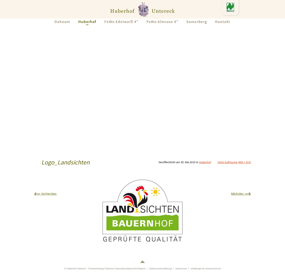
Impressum (181, 268)
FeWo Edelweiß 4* (121, 21)
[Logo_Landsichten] (142, 210)
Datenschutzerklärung (160, 268)
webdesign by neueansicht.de (206, 268)
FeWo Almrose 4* (162, 21)
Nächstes (241, 193)
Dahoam (62, 21)
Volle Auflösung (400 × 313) (234, 162)
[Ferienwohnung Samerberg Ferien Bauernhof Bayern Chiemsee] (142, 9)
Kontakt (222, 21)
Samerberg (196, 21)
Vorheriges (45, 193)
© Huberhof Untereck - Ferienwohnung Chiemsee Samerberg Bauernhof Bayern (104, 268)
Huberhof (87, 21)
